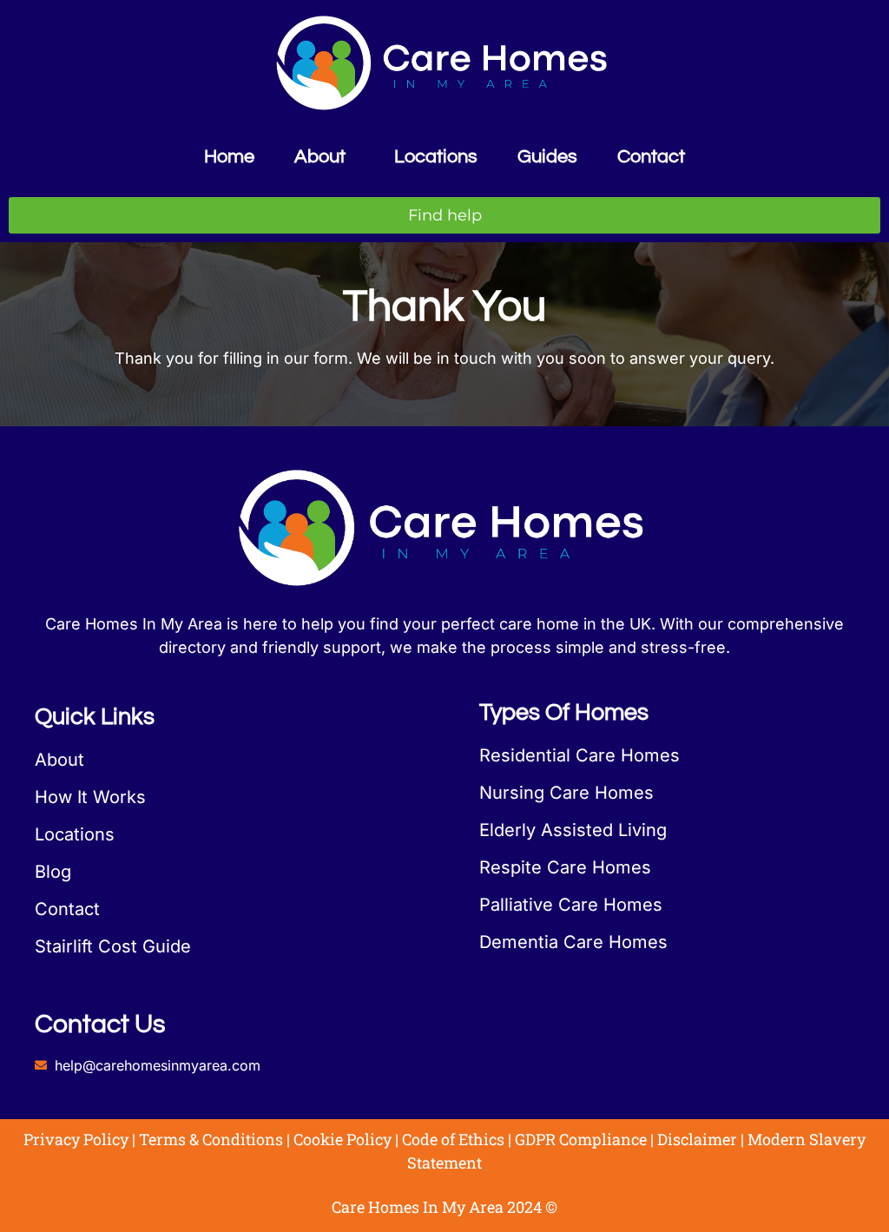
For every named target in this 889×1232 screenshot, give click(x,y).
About (320, 157)
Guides (547, 157)
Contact (651, 157)
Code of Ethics (453, 1139)
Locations (435, 157)
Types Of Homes (564, 713)
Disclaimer (697, 1139)
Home (229, 157)
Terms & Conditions (211, 1139)
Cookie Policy (342, 1139)
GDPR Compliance (581, 1139)
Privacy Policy (75, 1139)
